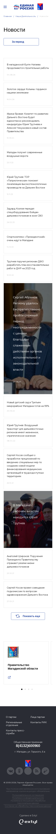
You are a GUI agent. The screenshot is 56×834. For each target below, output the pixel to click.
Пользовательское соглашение (28, 795)
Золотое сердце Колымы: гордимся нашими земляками (27, 91)
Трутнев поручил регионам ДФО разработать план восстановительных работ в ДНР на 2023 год (28, 265)
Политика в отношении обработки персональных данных (28, 802)
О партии (11, 717)
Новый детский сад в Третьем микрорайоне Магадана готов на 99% (28, 404)
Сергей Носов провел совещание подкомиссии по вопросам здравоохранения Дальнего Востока (27, 591)
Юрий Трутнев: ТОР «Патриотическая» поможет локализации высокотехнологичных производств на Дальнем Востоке (27, 182)
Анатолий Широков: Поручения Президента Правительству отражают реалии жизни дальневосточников (25, 561)
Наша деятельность (26, 16)
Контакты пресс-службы (15, 732)
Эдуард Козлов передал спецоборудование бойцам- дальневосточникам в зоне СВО (25, 212)
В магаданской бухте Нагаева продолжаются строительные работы (28, 66)
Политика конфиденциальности (28, 798)
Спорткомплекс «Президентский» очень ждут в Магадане (26, 238)
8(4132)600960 (28, 746)
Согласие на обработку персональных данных (28, 806)
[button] (21, 689)
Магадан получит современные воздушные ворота (24, 154)
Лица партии (37, 717)
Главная (8, 16)
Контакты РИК (38, 722)
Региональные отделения (14, 724)
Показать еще (31, 616)
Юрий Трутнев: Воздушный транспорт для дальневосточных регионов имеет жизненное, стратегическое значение (25, 430)
